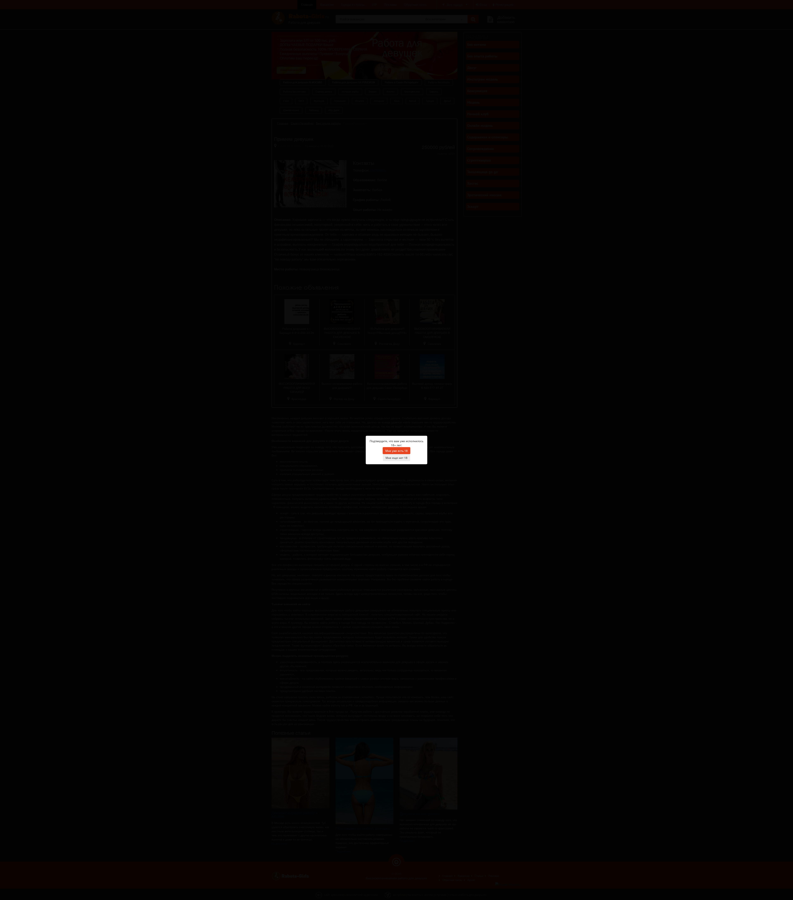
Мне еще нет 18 (396, 458)
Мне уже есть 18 (396, 451)
